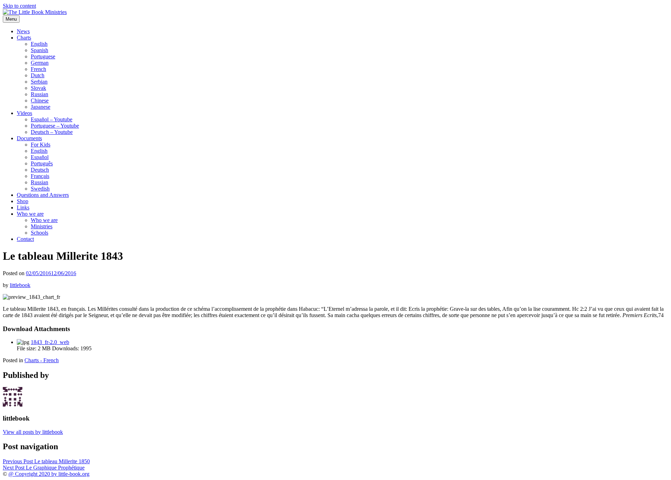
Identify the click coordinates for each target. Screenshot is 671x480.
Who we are (30, 214)
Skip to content (19, 6)
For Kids (40, 145)
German (40, 63)
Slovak (38, 88)
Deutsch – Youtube (52, 132)
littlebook (20, 285)
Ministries (41, 226)
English (39, 44)
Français (40, 176)
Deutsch (40, 170)
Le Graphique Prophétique (44, 468)
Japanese (40, 107)
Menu (11, 19)
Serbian (39, 82)
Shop (22, 201)
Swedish (40, 189)
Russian (39, 94)
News (23, 31)
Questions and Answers (43, 195)
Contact (25, 239)
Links (23, 207)
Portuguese (43, 56)
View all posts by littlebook (33, 432)
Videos (24, 113)
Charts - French (41, 360)
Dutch (37, 75)
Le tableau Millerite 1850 (46, 461)
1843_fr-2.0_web (50, 342)
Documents (29, 138)
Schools (39, 233)
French (38, 69)
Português (42, 163)
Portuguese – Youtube (55, 126)
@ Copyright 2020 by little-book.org (48, 474)
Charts (24, 38)
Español (40, 157)
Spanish (39, 50)
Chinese (40, 100)
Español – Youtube (51, 119)
